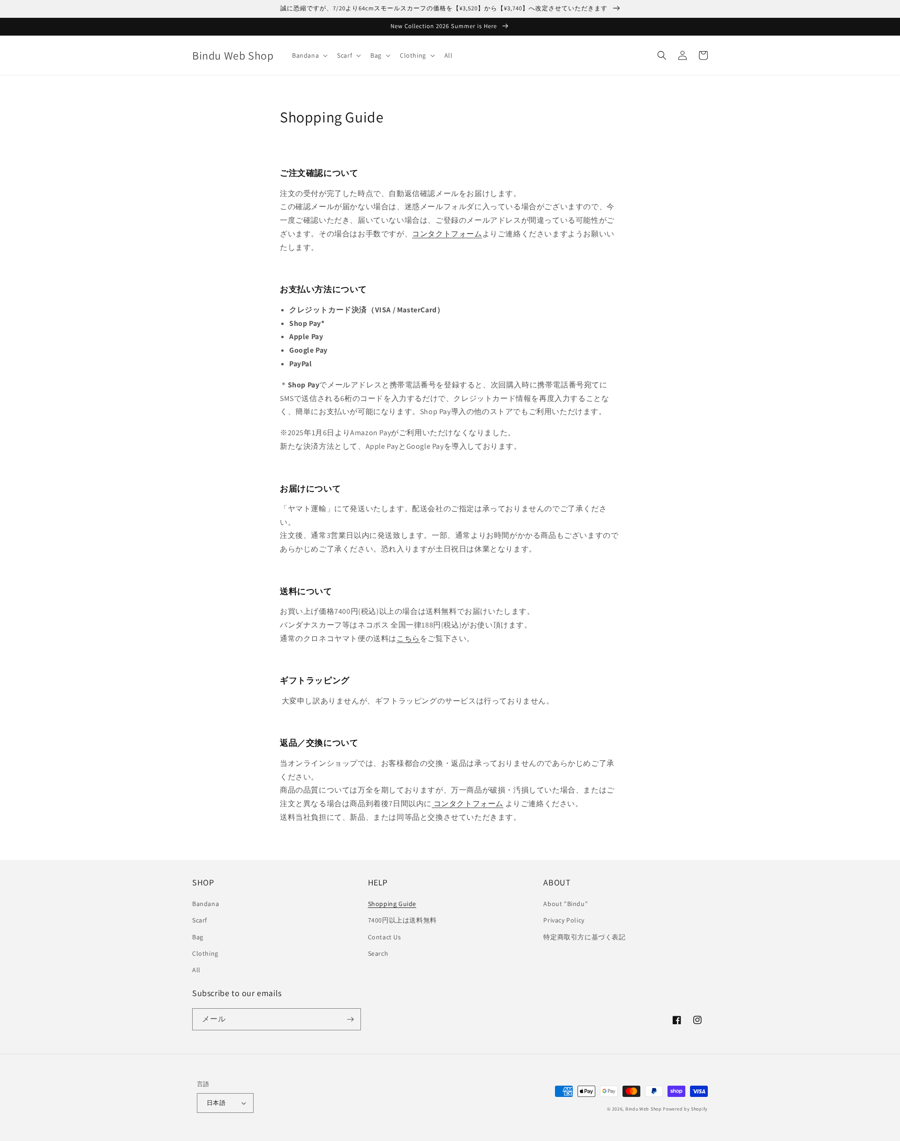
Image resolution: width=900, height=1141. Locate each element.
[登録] (350, 1019)
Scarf (199, 920)
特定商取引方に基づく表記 (584, 937)
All (196, 970)
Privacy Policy (563, 920)
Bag (197, 937)
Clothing (205, 953)
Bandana (205, 903)
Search (378, 953)
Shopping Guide (392, 903)
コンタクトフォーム (447, 234)
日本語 (216, 1103)
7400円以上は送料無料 (402, 920)
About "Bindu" (565, 903)
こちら (408, 638)
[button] (308, 55)
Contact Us (384, 937)
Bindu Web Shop (643, 1109)
